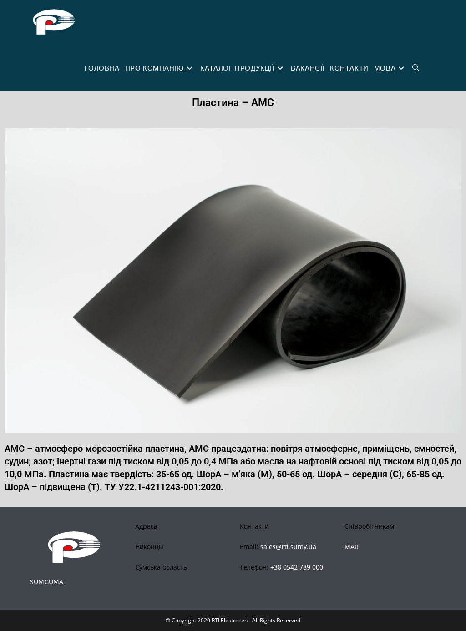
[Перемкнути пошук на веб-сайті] (416, 68)
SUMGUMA (46, 581)
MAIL (352, 546)
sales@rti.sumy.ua (288, 546)
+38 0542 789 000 (296, 567)
